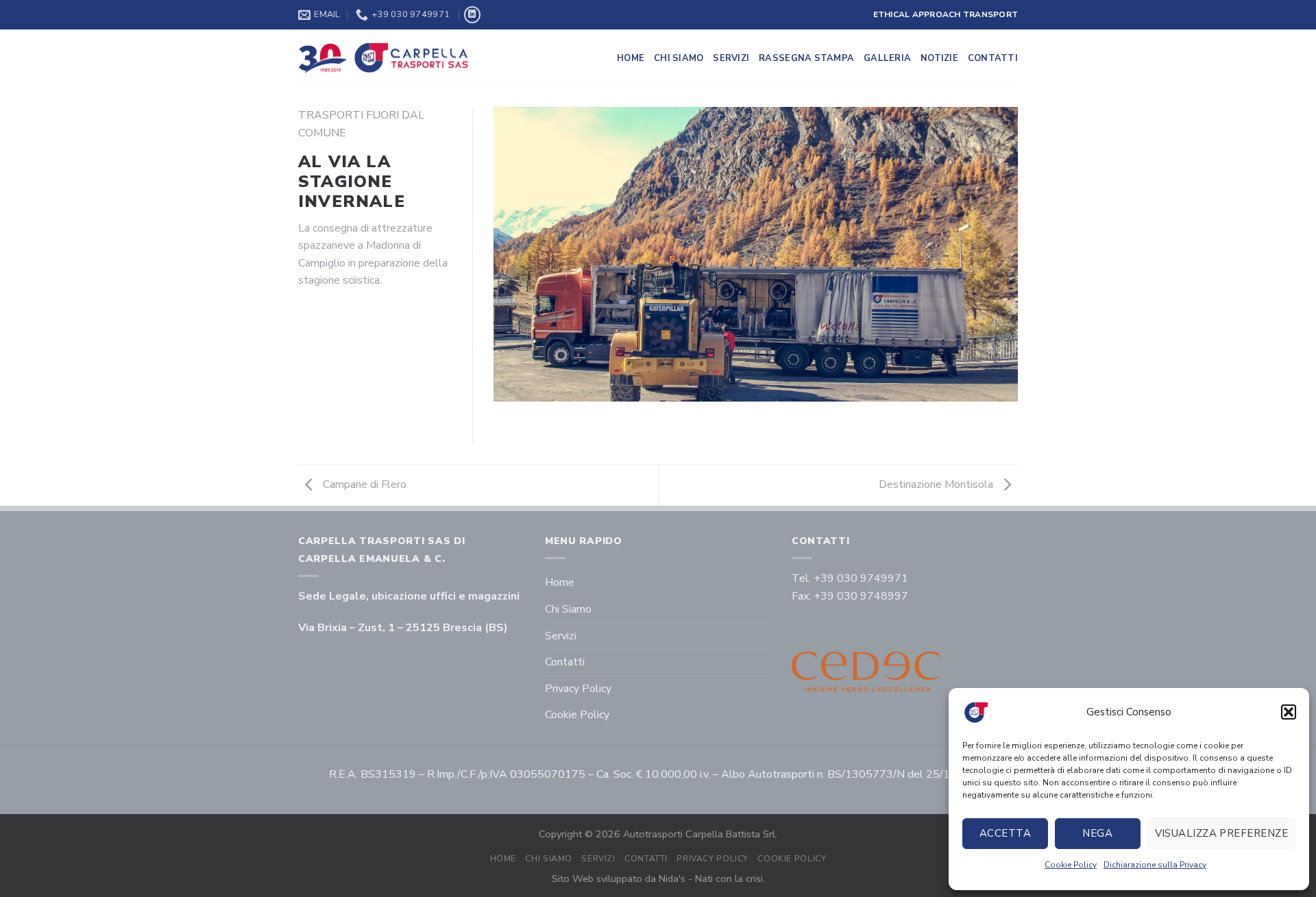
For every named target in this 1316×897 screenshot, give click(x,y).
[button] (1288, 712)
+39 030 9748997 (861, 596)
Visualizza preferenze (1221, 833)
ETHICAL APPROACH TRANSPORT (945, 14)
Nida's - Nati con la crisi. (712, 878)
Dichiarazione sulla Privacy (1155, 864)
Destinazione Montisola (937, 484)
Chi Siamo (678, 58)
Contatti (993, 58)
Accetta (1005, 833)
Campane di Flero (363, 484)
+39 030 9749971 (861, 578)
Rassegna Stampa (806, 58)
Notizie (939, 58)
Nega (1097, 833)
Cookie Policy (1071, 864)
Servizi (731, 58)
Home (630, 58)
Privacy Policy (578, 688)
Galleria (887, 58)
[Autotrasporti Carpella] (384, 58)
